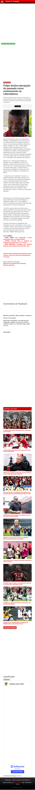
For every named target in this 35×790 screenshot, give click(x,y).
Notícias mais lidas (8, 265)
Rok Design (17, 782)
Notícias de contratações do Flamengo (14, 263)
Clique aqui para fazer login (8, 43)
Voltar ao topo (18, 787)
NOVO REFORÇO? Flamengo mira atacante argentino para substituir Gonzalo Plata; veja (17, 245)
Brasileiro (7, 679)
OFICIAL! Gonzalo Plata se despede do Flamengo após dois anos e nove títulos (17, 241)
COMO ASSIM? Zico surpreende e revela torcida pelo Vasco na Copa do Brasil (17, 238)
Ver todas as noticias (10, 627)
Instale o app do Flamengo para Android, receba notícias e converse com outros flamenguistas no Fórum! (17, 255)
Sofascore (19, 775)
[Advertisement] (17, 22)
